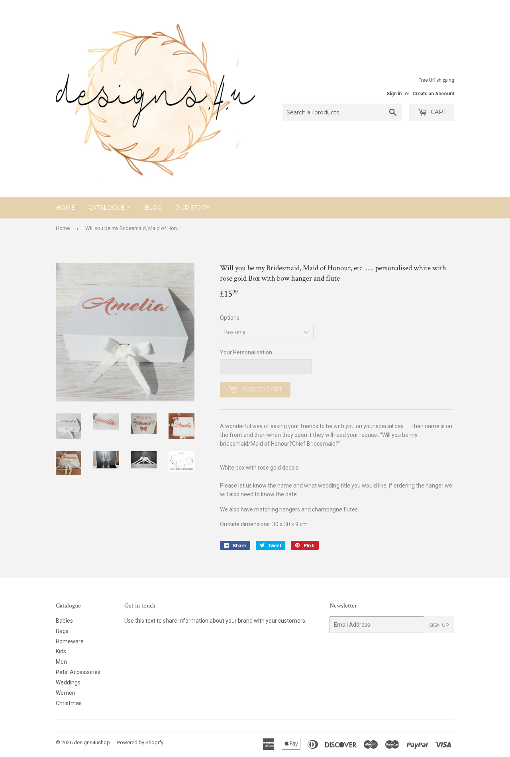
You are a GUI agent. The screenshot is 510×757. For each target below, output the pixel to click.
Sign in (394, 93)
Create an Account (433, 93)
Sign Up (439, 625)
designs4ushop (92, 742)
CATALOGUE (107, 207)
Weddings (68, 682)
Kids (61, 651)
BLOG (153, 207)
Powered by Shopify (140, 742)
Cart (437, 112)
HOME (65, 207)
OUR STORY (192, 207)
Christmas (69, 703)
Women (65, 693)
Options (229, 318)
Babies (64, 620)
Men (61, 662)
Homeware (70, 641)
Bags (62, 631)
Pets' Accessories (78, 672)
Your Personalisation (246, 352)
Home (63, 228)
